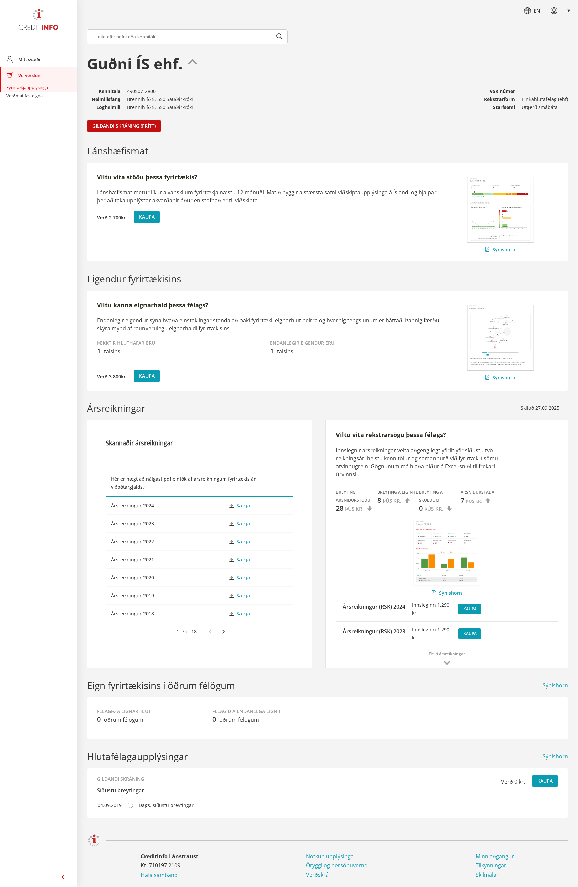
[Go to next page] (223, 631)
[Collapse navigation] (63, 877)
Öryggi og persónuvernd (337, 865)
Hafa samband (159, 875)
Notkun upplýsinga (330, 856)
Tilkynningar (491, 865)
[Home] (38, 20)
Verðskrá (317, 874)
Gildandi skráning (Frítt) (124, 126)
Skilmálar (487, 874)
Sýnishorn (503, 249)
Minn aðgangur (495, 856)
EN (537, 10)
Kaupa (147, 217)
